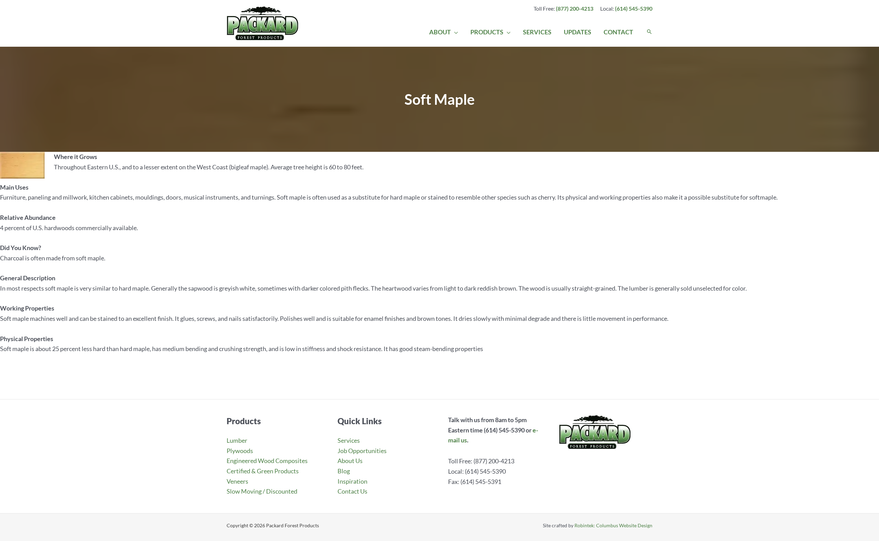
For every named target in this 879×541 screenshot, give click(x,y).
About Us (350, 460)
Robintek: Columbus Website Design (613, 525)
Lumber (237, 440)
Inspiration (352, 481)
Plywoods (240, 450)
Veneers (237, 481)
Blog (344, 471)
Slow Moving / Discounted (262, 491)
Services (349, 440)
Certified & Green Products (263, 471)
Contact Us (352, 491)
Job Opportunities (362, 450)
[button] (454, 32)
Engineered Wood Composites (267, 460)
